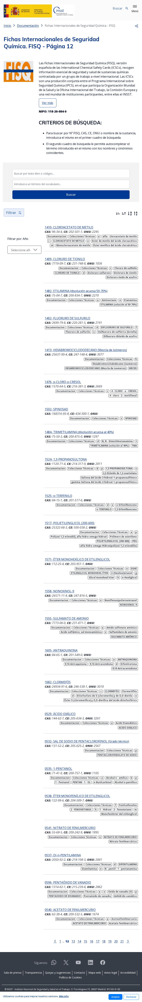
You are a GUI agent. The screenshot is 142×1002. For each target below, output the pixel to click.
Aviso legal (110, 972)
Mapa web (94, 972)
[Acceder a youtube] (78, 964)
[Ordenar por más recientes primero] (118, 213)
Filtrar (11, 212)
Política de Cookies (70, 977)
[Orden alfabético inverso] (135, 213)
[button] (134, 8)
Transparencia (33, 972)
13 (73, 941)
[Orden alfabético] (129, 213)
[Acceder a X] (66, 964)
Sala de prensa (12, 972)
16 (91, 941)
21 (122, 941)
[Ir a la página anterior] (55, 941)
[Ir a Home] (39, 10)
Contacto (79, 972)
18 (103, 941)
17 (97, 941)
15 (85, 941)
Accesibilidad (128, 972)
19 (109, 941)
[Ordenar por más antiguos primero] (123, 213)
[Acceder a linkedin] (90, 964)
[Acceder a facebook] (103, 964)
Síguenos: (41, 963)
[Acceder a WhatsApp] (54, 964)
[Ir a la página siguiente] (128, 941)
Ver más (47, 103)
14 (79, 941)
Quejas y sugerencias (58, 972)
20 (116, 941)
